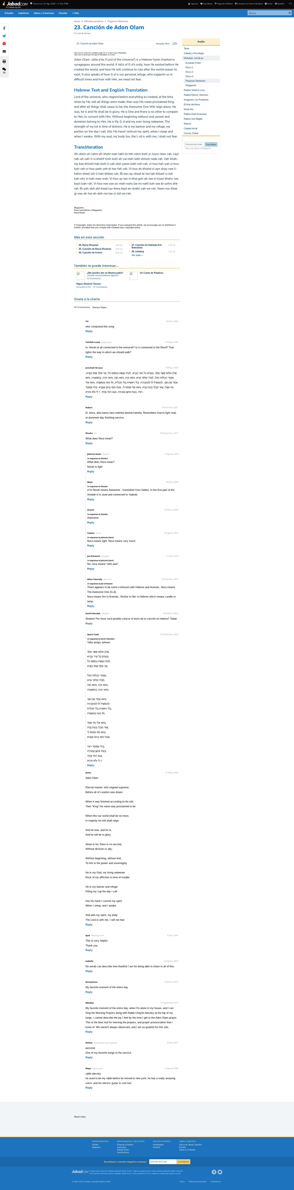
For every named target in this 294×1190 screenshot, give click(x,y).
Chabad (110, 1171)
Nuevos (97, 307)
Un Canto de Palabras (151, 272)
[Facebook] (214, 1172)
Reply (88, 331)
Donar (270, 3)
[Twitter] (220, 1172)
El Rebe (182, 1147)
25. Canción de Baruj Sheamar (95, 248)
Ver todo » (137, 255)
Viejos (103, 307)
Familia (63, 13)
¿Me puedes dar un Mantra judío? (105, 272)
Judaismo (154, 1173)
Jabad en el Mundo (187, 1150)
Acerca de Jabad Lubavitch (190, 1145)
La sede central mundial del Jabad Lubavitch (166, 1171)
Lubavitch (117, 1171)
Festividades (158, 1145)
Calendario (121, 1147)
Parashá (156, 1147)
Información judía (167, 1173)
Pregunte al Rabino (225, 3)
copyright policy (132, 227)
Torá (148, 1173)
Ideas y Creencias (44, 13)
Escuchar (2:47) (83, 287)
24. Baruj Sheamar (88, 245)
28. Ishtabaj (138, 251)
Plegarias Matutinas (117, 21)
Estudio (9, 13)
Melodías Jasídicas (93, 21)
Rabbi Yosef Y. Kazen (130, 1173)
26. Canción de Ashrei (90, 252)
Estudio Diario (123, 1150)
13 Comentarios (94, 278)
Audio (77, 21)
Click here (78, 53)
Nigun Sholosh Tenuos (88, 283)
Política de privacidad (197, 1182)
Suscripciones (123, 1152)
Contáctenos (215, 1182)
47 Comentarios (100, 287)
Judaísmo (23, 13)
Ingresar (194, 3)
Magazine (96, 1147)
